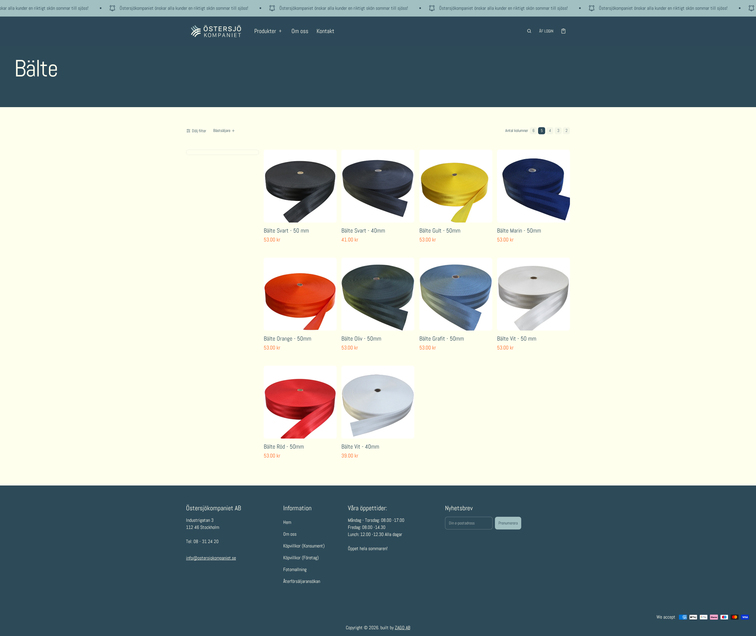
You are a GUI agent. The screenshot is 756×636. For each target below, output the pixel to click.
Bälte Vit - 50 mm (516, 338)
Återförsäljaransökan (301, 581)
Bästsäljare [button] (221, 130)
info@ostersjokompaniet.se (211, 558)
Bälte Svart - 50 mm (286, 230)
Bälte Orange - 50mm (287, 338)
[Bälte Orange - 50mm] (300, 294)
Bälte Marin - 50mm (519, 230)
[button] (529, 31)
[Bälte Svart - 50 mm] (300, 186)
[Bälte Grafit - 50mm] (455, 294)
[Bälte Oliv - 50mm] (377, 294)
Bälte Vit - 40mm (360, 446)
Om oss (299, 31)
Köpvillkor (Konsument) (304, 546)
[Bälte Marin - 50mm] (533, 186)
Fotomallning (295, 569)
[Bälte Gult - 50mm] (455, 186)
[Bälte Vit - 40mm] (377, 402)
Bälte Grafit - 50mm (441, 338)
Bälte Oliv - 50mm (361, 338)
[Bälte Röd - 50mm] (300, 402)
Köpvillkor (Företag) (301, 558)
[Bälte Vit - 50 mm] (533, 294)
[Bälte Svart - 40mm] (377, 186)
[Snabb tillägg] (285, 217)
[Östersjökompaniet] (216, 31)
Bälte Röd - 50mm (284, 446)
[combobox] (225, 130)
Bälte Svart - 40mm (363, 230)
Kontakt (325, 31)
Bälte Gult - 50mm (439, 230)
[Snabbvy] (272, 217)
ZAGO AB (402, 627)
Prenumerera (508, 523)
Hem (287, 522)
